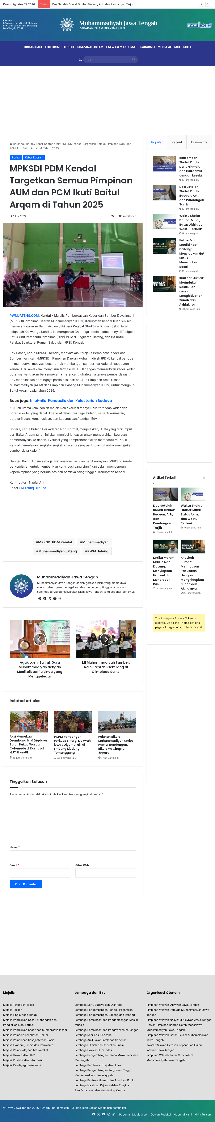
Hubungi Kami (183, 1114)
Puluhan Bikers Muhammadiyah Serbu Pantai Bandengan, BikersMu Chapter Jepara (115, 745)
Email (14, 865)
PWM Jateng (97, 551)
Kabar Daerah (44, 143)
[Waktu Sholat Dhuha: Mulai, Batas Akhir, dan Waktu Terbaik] (164, 221)
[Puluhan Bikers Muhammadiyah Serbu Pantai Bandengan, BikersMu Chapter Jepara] (117, 722)
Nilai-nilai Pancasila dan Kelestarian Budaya (71, 400)
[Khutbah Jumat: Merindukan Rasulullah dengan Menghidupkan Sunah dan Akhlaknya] (164, 284)
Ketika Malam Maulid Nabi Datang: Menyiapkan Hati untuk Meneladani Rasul (192, 253)
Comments (199, 142)
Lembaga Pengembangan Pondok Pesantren (104, 1009)
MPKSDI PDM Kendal (55, 542)
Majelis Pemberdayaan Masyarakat (25, 1050)
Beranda (18, 143)
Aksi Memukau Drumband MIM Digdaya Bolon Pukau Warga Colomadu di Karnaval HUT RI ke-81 (28, 744)
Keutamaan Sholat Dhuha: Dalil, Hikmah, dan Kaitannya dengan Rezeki (190, 167)
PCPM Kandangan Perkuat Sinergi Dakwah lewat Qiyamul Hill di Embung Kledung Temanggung (72, 745)
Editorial (52, 47)
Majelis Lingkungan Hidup (20, 1014)
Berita (30, 143)
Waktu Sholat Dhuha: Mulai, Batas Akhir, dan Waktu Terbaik (90, 4)
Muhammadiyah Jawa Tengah (67, 577)
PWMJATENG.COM (24, 316)
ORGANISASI (33, 47)
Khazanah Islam (90, 47)
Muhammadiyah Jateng (57, 551)
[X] (49, 598)
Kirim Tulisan (203, 1114)
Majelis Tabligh (12, 1009)
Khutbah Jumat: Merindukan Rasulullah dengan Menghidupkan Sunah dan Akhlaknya (192, 573)
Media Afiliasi (169, 47)
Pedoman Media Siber (133, 1114)
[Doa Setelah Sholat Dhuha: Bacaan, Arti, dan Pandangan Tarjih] (164, 192)
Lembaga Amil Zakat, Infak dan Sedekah (101, 1040)
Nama (15, 847)
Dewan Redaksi (161, 1114)
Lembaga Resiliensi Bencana (93, 1035)
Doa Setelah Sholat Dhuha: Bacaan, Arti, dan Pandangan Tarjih (191, 196)
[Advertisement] (107, 99)
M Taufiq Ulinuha (33, 488)
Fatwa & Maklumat (121, 47)
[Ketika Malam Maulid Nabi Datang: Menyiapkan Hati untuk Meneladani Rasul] (164, 246)
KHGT (187, 47)
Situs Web (82, 865)
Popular (157, 142)
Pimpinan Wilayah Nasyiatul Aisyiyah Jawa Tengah (179, 1019)
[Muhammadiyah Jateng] (107, 24)
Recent (177, 142)
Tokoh (68, 47)
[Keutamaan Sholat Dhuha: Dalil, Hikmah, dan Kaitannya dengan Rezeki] (164, 163)
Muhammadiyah (95, 542)
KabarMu (147, 47)
